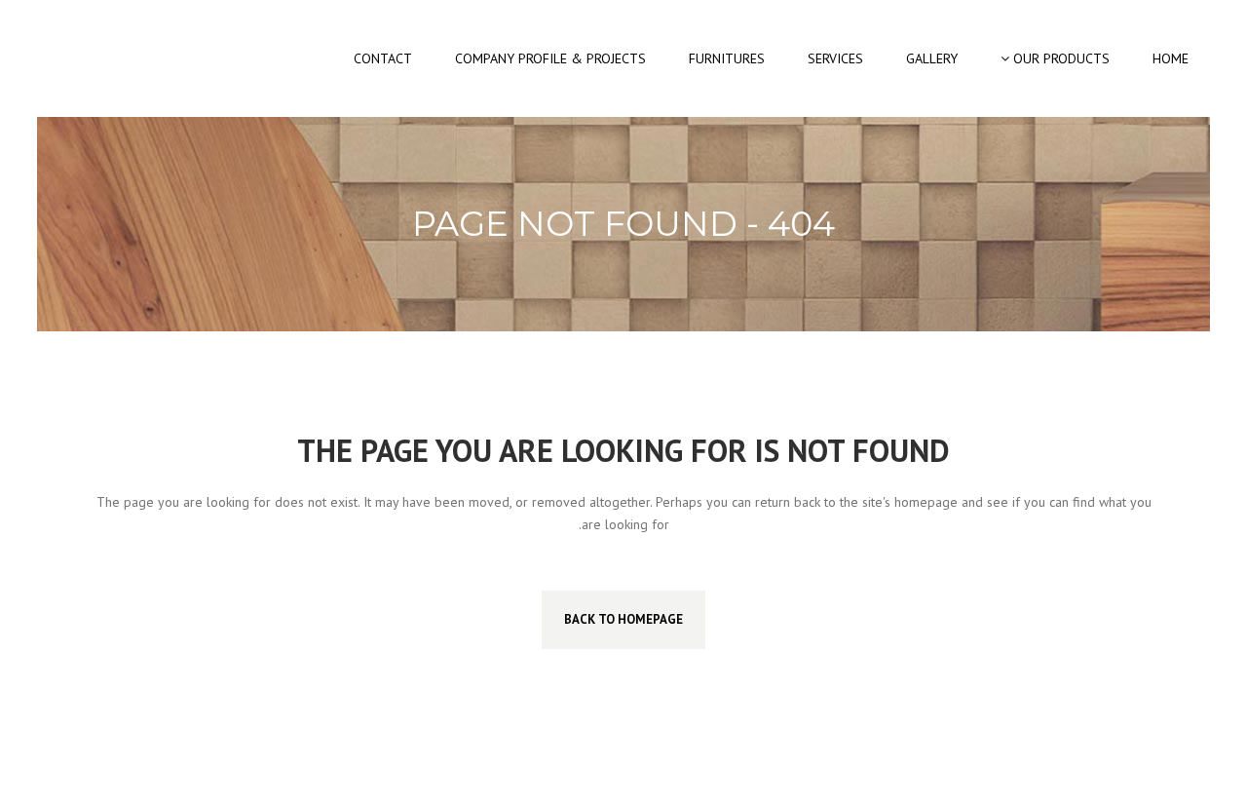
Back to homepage (623, 619)
